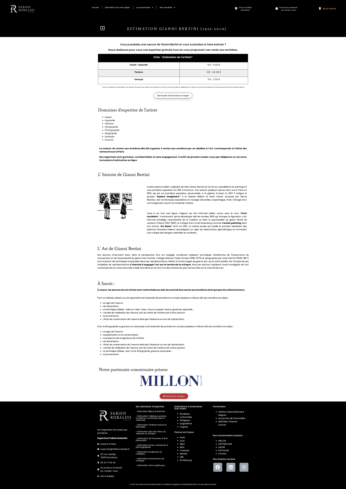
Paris (182, 437)
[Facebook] (217, 467)
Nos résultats (166, 7)
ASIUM (221, 447)
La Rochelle (186, 417)
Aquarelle (110, 120)
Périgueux (185, 420)
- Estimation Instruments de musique (150, 459)
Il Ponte (222, 453)
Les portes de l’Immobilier (232, 418)
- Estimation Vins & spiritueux (150, 465)
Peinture (109, 123)
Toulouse (184, 450)
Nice (182, 447)
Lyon (182, 440)
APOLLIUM (223, 450)
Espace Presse (210, 484)
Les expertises (143, 7)
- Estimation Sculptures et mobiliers (149, 452)
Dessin (108, 117)
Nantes (183, 453)
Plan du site (198, 484)
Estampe (109, 136)
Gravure (109, 139)
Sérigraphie (111, 133)
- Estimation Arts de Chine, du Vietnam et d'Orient (151, 432)
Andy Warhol (229, 258)
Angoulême (186, 423)
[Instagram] (243, 467)
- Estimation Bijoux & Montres (150, 411)
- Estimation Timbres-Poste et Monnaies (151, 425)
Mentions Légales (172, 484)
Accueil (95, 7)
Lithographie (111, 126)
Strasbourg (186, 460)
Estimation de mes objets (117, 7)
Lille (182, 456)
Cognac (184, 426)
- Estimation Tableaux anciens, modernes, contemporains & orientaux (151, 418)
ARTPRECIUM (225, 444)
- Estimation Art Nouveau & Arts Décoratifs (152, 439)
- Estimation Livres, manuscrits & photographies (152, 446)
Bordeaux (185, 413)
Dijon (182, 444)
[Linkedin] (230, 467)
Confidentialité (186, 484)
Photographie (112, 130)
